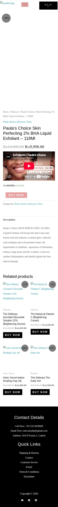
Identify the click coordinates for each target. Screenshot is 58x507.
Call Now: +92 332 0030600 (29, 426)
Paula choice (9, 121)
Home (6, 112)
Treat (28, 121)
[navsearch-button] (36, 5)
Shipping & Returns (29, 452)
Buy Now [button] (12, 335)
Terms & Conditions (29, 471)
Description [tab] (9, 219)
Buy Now (16, 195)
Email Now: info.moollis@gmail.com (29, 430)
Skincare (15, 112)
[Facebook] (36, 500)
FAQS (29, 467)
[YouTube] (22, 500)
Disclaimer (29, 476)
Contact (29, 457)
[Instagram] (29, 500)
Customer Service (29, 462)
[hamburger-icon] (24, 4)
